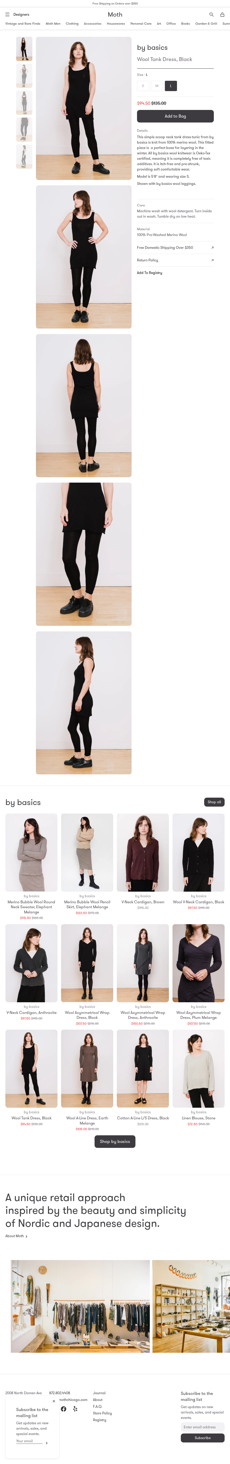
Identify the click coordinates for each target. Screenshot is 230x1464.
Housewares (116, 23)
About (97, 1399)
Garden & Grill (206, 23)
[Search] (212, 15)
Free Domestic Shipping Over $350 (165, 247)
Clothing (72, 23)
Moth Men (53, 23)
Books (185, 23)
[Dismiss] (54, 1401)
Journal (99, 1393)
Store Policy (102, 1413)
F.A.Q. (97, 1406)
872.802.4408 (59, 1393)
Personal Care (141, 23)
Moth (115, 14)
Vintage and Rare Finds (22, 23)
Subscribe (46, 1443)
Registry (99, 1419)
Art (159, 23)
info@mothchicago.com (68, 1399)
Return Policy (147, 260)
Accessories (93, 23)
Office (171, 23)
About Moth (14, 1236)
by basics (152, 47)
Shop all (214, 802)
